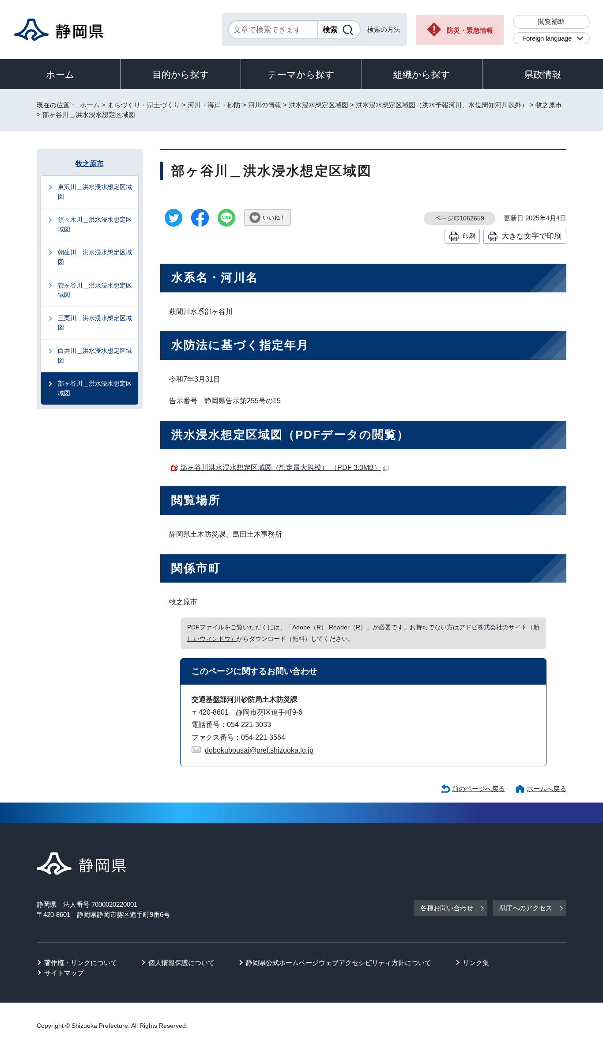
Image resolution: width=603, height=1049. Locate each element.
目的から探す (180, 74)
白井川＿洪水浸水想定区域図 (95, 355)
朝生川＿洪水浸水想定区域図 (95, 257)
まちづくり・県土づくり (143, 105)
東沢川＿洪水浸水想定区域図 (95, 191)
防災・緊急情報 (470, 30)
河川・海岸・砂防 (214, 105)
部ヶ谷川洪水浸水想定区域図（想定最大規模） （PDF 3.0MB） (280, 467)
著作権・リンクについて (80, 962)
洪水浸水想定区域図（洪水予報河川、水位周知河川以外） (442, 105)
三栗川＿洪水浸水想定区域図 (95, 322)
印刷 (469, 235)
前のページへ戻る (478, 788)
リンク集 (476, 962)
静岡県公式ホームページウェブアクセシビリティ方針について (338, 962)
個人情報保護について (181, 962)
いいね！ (274, 217)
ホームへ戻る (546, 788)
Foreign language (547, 38)
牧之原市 (548, 105)
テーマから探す (301, 74)
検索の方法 (383, 29)
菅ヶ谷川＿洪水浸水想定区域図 (95, 290)
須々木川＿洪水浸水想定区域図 (95, 224)
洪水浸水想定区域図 (318, 105)
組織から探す (421, 74)
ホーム (60, 74)
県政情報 (542, 74)
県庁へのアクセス (525, 908)
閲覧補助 (551, 21)
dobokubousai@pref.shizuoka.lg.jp (259, 750)
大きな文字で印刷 (531, 235)
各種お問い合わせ (446, 908)
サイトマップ (64, 973)
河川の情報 (264, 105)
